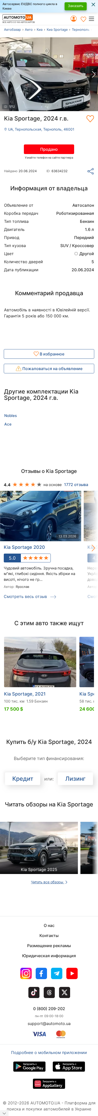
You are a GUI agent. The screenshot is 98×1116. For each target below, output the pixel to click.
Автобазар (12, 29)
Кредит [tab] (22, 778)
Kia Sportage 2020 (24, 547)
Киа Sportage (57, 29)
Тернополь (80, 29)
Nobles (10, 415)
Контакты (49, 935)
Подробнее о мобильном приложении (49, 1052)
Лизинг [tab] (75, 778)
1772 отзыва (76, 484)
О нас (49, 925)
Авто (29, 29)
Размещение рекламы (49, 945)
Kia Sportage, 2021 (25, 694)
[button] (93, 18)
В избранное (51, 353)
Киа (39, 29)
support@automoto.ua (49, 1023)
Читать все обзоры (47, 882)
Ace (8, 424)
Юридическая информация (49, 955)
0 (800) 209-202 (49, 1008)
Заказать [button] (75, 6)
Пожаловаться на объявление (51, 368)
